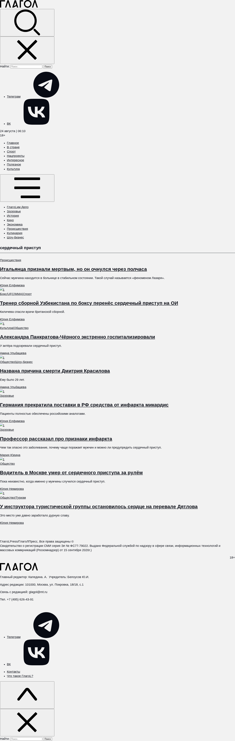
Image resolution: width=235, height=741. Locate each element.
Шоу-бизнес (15, 237)
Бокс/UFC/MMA (11, 294)
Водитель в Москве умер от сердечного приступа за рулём (71, 472)
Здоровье (14, 211)
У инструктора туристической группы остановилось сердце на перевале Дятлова (99, 506)
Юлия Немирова (12, 489)
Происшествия (17, 229)
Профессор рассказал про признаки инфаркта (56, 438)
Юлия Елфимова (12, 285)
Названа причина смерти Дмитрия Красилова (55, 371)
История (13, 215)
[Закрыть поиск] (27, 50)
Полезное (14, 164)
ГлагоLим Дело (18, 207)
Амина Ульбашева (13, 353)
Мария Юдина (10, 455)
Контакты (13, 671)
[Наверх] (27, 695)
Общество (21, 328)
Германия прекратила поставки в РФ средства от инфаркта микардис (84, 404)
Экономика (15, 224)
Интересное (15, 160)
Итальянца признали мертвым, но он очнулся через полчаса (73, 269)
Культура (13, 169)
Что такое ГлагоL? (20, 676)
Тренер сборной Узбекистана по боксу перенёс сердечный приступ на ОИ (89, 303)
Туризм (21, 497)
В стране (13, 147)
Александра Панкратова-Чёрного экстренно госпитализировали (77, 337)
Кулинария (14, 233)
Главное (13, 143)
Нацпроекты (15, 156)
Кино (10, 220)
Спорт (11, 151)
